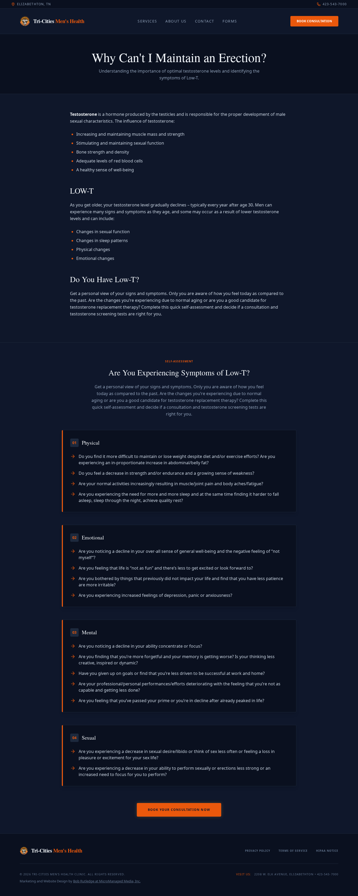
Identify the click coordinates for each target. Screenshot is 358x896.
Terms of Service (293, 851)
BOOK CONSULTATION (314, 21)
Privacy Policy (257, 851)
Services (147, 21)
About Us (175, 21)
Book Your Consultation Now (179, 809)
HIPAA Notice (327, 851)
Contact (204, 21)
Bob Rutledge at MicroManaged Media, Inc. (106, 881)
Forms (230, 21)
